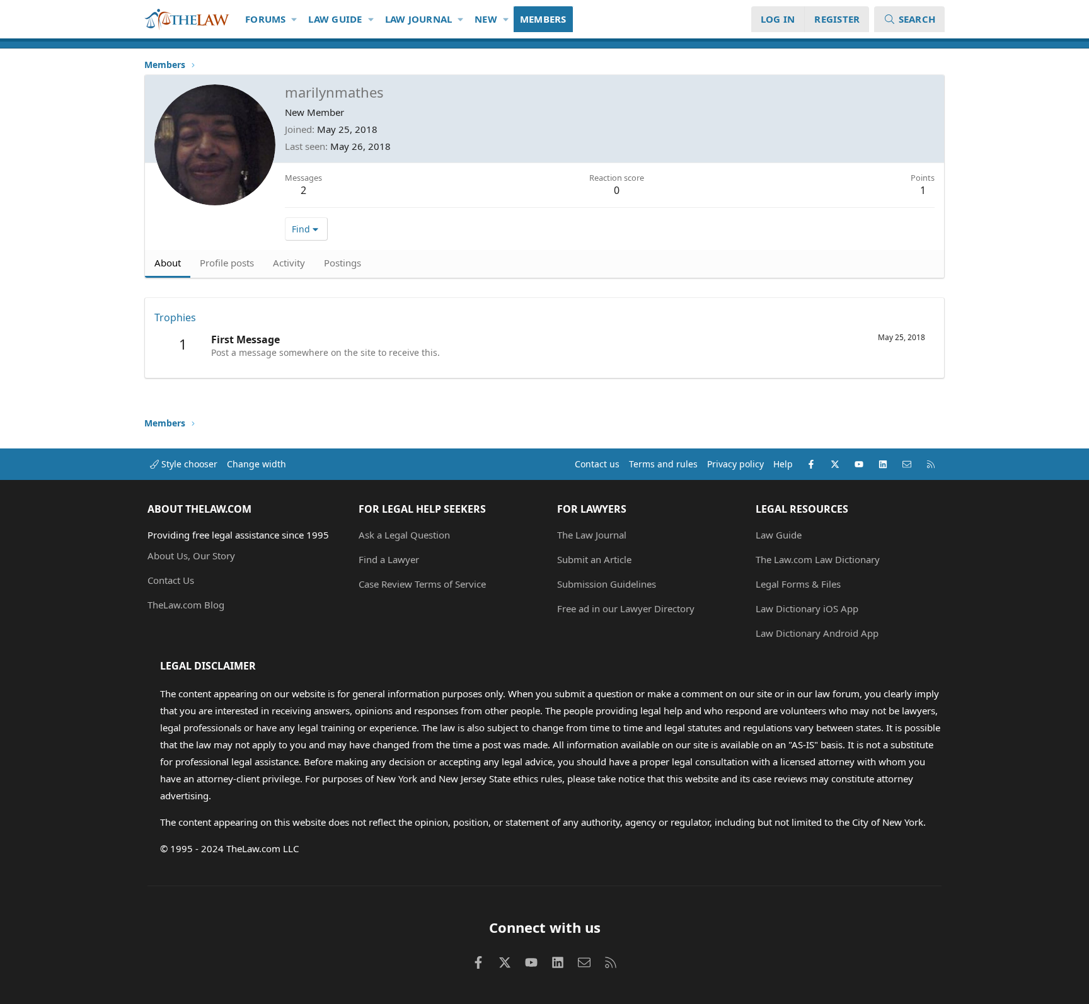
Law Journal (418, 19)
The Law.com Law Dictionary (818, 559)
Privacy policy (735, 464)
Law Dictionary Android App (817, 633)
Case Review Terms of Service (422, 584)
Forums (265, 19)
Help (783, 464)
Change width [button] (256, 464)
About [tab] (167, 262)
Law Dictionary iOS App (807, 608)
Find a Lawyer (389, 559)
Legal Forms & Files (798, 584)
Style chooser (188, 464)
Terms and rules (663, 464)
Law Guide (335, 19)
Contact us (597, 464)
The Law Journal (591, 534)
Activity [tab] (289, 262)
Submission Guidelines (606, 584)
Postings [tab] (342, 262)
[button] (294, 19)
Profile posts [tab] (227, 262)
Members (543, 19)
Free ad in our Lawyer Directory (625, 608)
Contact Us (170, 580)
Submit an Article (594, 559)
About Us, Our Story (191, 555)
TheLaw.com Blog (185, 604)
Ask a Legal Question (404, 534)
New (486, 19)
